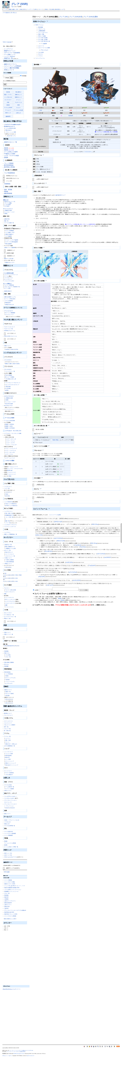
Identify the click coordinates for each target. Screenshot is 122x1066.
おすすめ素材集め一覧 (9, 745)
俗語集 (5, 845)
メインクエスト (8, 359)
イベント (18, 99)
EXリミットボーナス (10, 599)
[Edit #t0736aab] (46, 394)
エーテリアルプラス (10, 601)
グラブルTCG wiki (29, 1050)
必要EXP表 (6, 219)
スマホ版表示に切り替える (10, 12)
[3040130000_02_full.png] (98, 88)
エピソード (41, 46)
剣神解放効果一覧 (9, 515)
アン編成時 (44, 43)
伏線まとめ (6, 823)
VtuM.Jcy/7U (49, 585)
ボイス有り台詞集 (43, 37)
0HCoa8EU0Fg (48, 551)
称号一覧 (6, 726)
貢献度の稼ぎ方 (8, 291)
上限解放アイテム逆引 (10, 548)
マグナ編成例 (8, 236)
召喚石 (8, 105)
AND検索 (24, 75)
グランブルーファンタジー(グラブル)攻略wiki (15, 910)
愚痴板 (6, 157)
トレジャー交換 (9, 753)
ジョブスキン (7, 532)
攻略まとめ (5, 199)
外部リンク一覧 (8, 853)
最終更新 (57, 9)
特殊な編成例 (8, 243)
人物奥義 (6, 899)
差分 (24, 9)
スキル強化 (8, 654)
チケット (7, 742)
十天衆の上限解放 (9, 559)
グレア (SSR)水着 (75, 17)
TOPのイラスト (8, 790)
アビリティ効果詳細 (9, 285)
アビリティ (6, 588)
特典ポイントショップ (10, 763)
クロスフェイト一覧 (10, 556)
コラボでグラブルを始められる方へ (12, 124)
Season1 (7, 807)
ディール (6, 276)
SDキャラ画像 (42, 36)
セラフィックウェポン (10, 677)
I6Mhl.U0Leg (95, 524)
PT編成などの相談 (9, 153)
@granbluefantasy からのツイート (12, 989)
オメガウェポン (9, 683)
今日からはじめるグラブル (10, 857)
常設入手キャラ (9, 552)
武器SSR (6, 897)
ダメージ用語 (7, 288)
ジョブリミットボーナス (10, 526)
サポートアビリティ (10, 591)
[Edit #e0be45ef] (46, 280)
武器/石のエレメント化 (9, 201)
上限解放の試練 (8, 210)
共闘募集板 (7, 183)
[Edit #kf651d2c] (40, 488)
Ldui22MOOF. (107, 557)
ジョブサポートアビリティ (10, 524)
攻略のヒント (18, 94)
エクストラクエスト (9, 396)
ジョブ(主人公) (8, 97)
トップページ (8, 49)
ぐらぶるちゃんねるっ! (9, 798)
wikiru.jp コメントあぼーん (7, 1055)
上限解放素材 (41, 30)
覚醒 (6, 605)
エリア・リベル (9, 454)
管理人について (9, 70)
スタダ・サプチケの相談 (11, 155)
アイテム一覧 (7, 736)
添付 (36, 9)
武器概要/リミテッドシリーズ (11, 891)
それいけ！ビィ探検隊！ (10, 724)
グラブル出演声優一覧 (9, 825)
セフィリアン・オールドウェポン (15, 468)
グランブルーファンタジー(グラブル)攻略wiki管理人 (16, 1051)
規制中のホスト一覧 (10, 142)
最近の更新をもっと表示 (10, 918)
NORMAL (7, 349)
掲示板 (8, 92)
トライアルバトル (8, 277)
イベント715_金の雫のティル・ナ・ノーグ (14, 885)
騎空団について (8, 713)
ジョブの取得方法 (8, 501)
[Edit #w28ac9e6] (47, 21)
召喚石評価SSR (8, 902)
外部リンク (8, 112)
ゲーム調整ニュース (9, 54)
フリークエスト (8, 369)
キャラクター (8, 99)
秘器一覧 (7, 520)
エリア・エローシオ (11, 439)
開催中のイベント (10, 51)
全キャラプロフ (8, 612)
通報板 (6, 191)
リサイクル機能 (8, 203)
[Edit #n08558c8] (48, 425)
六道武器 (7, 679)
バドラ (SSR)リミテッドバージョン (12, 889)
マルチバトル (18, 102)
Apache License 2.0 (30, 1055)
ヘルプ (62, 9)
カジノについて (8, 770)
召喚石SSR (7, 906)
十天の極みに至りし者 (10, 378)
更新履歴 (17, 52)
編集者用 (8, 116)
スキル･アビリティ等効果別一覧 (12, 286)
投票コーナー (7, 813)
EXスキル (6, 664)
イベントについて (8, 310)
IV (9, 492)
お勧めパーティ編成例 (9, 247)
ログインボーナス (8, 721)
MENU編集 (6, 871)
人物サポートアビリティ (10, 900)
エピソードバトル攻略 (44, 47)
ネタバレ (40, 54)
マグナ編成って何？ (10, 232)
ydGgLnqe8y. (41, 576)
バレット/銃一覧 (9, 517)
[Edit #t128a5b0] (43, 154)
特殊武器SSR (10, 645)
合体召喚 (7, 695)
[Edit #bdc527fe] (42, 433)
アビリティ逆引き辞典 (10, 589)
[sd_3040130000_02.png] (74, 265)
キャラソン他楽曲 (9, 788)
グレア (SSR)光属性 (90, 17)
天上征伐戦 (8, 388)
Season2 (12, 807)
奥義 (5, 593)
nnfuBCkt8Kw (69, 562)
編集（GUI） (15, 9)
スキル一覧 (8, 656)
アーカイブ (8, 110)
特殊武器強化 (7, 672)
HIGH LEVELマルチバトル (10, 336)
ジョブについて (8, 486)
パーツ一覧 (8, 522)
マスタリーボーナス (10, 603)
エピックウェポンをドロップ (12, 384)
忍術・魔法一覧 (9, 513)
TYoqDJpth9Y (92, 565)
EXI (6, 496)
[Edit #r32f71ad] (49, 508)
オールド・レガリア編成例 (11, 239)
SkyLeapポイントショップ (11, 765)
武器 (8, 102)
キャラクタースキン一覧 (10, 616)
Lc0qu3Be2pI (77, 545)
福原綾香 (70, 115)
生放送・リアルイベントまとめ (11, 820)
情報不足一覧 (8, 58)
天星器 (6, 675)
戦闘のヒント (18, 97)
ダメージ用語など (7, 283)
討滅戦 (5, 213)
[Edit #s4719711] (40, 64)
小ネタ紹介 (6, 206)
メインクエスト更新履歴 (10, 833)
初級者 (6, 262)
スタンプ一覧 (7, 728)
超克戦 (6, 390)
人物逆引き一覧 (8, 544)
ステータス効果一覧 (9, 222)
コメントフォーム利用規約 (12, 66)
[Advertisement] (16, 29)
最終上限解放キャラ (10, 546)
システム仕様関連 (8, 300)
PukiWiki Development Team (18, 1053)
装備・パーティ (8, 94)
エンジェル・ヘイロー (9, 212)
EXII (9, 496)
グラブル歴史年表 (8, 831)
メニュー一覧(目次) (9, 56)
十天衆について (8, 557)
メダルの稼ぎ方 (9, 774)
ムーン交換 (8, 759)
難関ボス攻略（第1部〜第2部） (12, 363)
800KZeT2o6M (61, 540)
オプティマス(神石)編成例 (11, 241)
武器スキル (6, 653)
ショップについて (8, 751)
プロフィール (41, 29)
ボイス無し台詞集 (43, 39)
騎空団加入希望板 (9, 167)
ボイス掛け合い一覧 (9, 614)
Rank (8, 135)
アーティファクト (9, 607)
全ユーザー (12, 262)
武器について (7, 632)
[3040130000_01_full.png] (54, 88)
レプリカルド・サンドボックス (13, 430)
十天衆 (16, 575)
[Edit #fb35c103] (48, 445)
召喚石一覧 (8, 691)
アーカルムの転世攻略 (9, 420)
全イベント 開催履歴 (10, 312)
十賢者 (9, 476)
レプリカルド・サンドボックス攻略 (12, 433)
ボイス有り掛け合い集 (44, 41)
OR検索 (7, 77)
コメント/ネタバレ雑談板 (10, 916)
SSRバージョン (39, 25)
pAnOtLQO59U (76, 580)
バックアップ (30, 9)
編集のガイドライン (10, 64)
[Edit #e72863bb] (40, 501)
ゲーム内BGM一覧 (9, 786)
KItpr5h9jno (83, 547)
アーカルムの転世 (18, 110)
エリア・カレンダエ (10, 452)
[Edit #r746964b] (43, 175)
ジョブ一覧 (6, 488)
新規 (46, 9)
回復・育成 (8, 740)
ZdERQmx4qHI (58, 521)
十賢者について (8, 563)
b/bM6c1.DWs (39, 535)
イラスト (40, 56)
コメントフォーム (40, 58)
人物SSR (6, 908)
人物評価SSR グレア (60, 195)
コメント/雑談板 (8, 880)
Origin (6, 494)
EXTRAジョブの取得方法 (11, 505)
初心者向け (18, 92)
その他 (16, 578)
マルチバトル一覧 (8, 328)
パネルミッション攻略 (10, 132)
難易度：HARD (9, 426)
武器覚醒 (6, 666)
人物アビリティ (8, 904)
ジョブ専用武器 (9, 674)
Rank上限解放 (8, 375)
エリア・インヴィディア (11, 448)
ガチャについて (9, 52)
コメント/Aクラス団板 (9, 882)
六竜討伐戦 (8, 386)
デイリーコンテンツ (8, 208)
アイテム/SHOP (8, 107)
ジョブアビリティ (8, 511)
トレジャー (8, 738)
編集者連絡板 (8, 193)
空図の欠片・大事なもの (11, 744)
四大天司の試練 (9, 403)
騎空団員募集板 (8, 165)
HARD (12, 349)
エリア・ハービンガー (11, 444)
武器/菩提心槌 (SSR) (9, 912)
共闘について (7, 345)
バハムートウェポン (10, 681)
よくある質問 (7, 204)
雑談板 (6, 148)
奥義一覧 (6, 220)
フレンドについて (8, 715)
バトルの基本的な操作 (10, 128)
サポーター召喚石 (9, 693)
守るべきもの (44, 50)
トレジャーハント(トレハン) (11, 274)
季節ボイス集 (7, 618)
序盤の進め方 (8, 130)
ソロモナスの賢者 (9, 460)
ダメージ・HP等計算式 (9, 298)
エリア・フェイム (10, 440)
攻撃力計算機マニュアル (10, 296)
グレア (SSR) (19, 3)
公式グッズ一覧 (8, 855)
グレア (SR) (63, 17)
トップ (5, 9)
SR (9, 567)
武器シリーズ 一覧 (8, 634)
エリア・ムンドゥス (10, 458)
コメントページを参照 (55, 514)
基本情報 (40, 27)
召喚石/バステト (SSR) (9, 883)
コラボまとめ (7, 821)
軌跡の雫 (7, 757)
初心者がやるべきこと (9, 126)
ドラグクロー (88, 151)
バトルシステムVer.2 (9, 280)
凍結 (21, 9)
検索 (53, 9)
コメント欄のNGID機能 (11, 68)
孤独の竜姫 (55, 440)
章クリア (13, 135)
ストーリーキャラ (9, 554)
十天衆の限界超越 (9, 561)
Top (12, 6)
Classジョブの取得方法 (11, 503)
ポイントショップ (9, 761)
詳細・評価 (41, 34)
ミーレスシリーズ (11, 472)
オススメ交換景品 (9, 772)
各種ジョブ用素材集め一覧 (10, 534)
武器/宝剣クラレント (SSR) (10, 914)
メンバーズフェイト (9, 409)
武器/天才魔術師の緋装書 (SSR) (11, 887)
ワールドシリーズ (11, 474)
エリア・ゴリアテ (10, 442)
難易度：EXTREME (10, 428)
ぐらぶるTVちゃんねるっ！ (10, 796)
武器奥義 (6, 651)
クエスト (18, 107)
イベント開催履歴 (8, 835)
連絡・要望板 (8, 189)
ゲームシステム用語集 (10, 843)
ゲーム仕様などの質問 (11, 152)
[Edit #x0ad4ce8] (42, 477)
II (6, 492)
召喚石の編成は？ (9, 234)
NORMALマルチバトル (9, 330)
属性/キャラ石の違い (9, 258)
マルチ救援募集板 (9, 173)
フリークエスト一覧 (10, 371)
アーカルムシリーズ (13, 466)
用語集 (5, 841)
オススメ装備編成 (9, 230)
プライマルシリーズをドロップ (12, 382)
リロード (40, 9)
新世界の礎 (9, 470)
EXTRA (16, 349)
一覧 (49, 9)
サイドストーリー (9, 314)
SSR (6, 567)
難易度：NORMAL (9, 424)
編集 (10, 9)
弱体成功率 (8, 302)
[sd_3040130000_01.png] (46, 265)
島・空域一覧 (7, 730)
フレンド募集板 (8, 163)
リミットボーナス (9, 597)
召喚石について (8, 689)
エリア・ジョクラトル (10, 450)
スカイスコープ (8, 723)
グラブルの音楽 (8, 784)
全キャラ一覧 (7, 550)
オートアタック (8, 279)
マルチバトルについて (9, 326)
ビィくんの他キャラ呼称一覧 (11, 846)
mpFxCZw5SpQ (58, 538)
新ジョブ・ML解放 (9, 377)
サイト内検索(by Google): (9, 80)
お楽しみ (18, 112)
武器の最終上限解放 (9, 662)
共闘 (18, 105)
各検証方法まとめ (9, 304)
